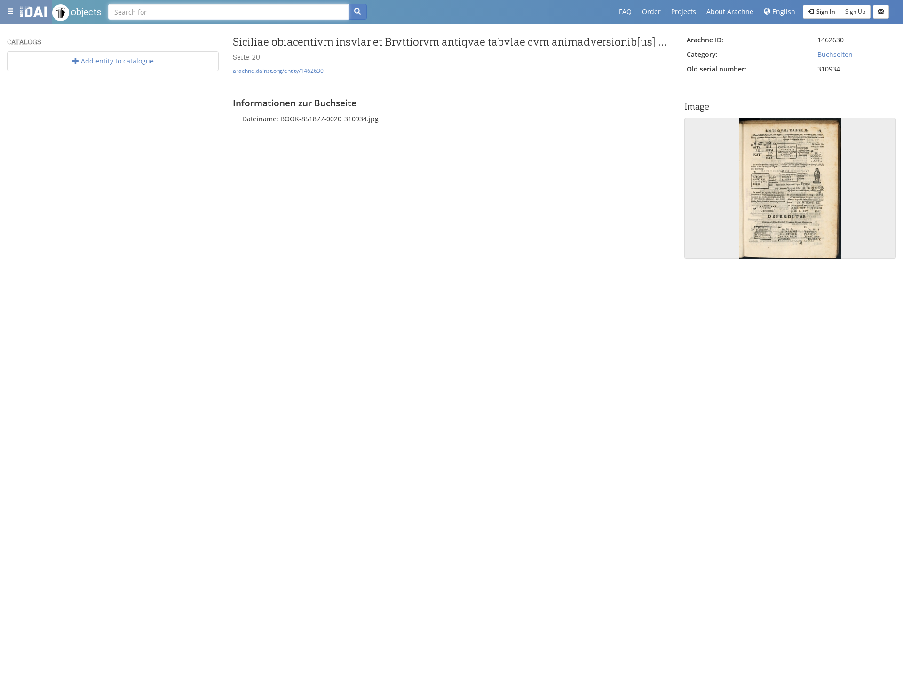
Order (651, 11)
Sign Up (855, 12)
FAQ (625, 11)
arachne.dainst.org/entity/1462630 (278, 70)
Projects (683, 11)
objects (85, 12)
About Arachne (729, 11)
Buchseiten (835, 54)
